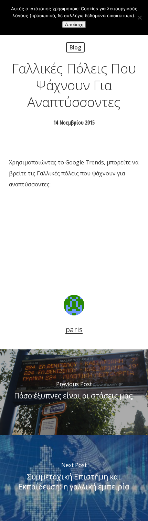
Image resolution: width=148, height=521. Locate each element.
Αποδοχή (74, 24)
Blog (75, 47)
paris (74, 329)
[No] (139, 17)
